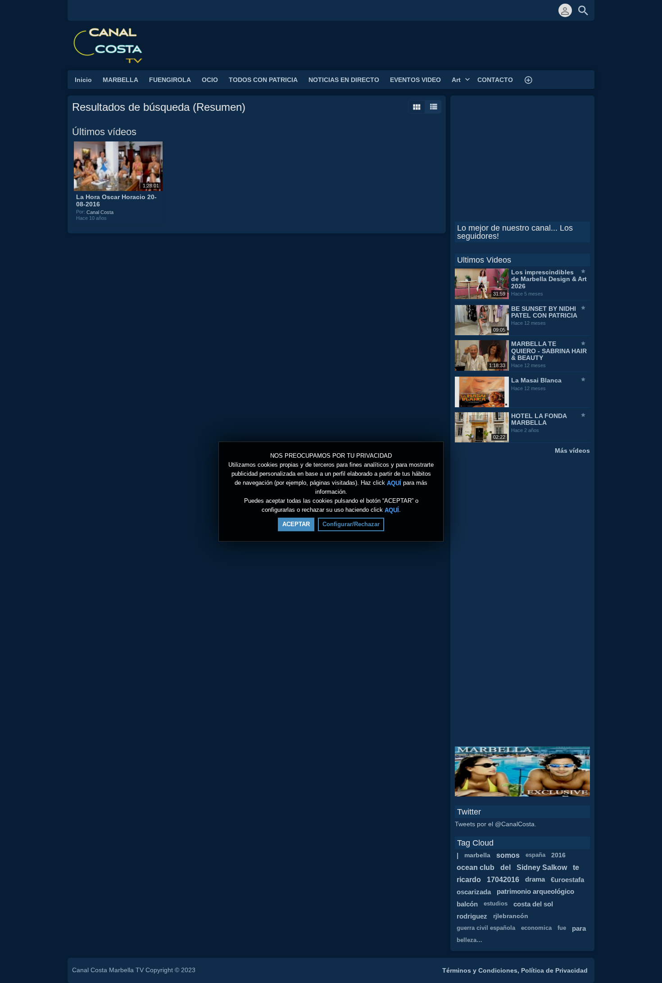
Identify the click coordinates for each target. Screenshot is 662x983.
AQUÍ (394, 482)
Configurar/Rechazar (351, 524)
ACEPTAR (296, 524)
